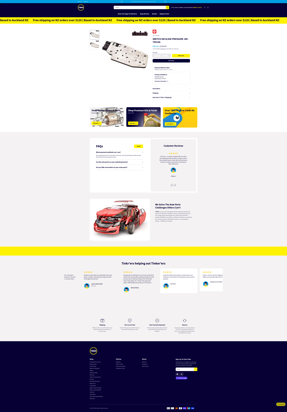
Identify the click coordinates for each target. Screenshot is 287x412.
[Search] (167, 7)
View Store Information (161, 81)
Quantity (155, 52)
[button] (144, 14)
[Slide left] (172, 185)
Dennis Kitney (108, 288)
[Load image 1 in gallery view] (94, 35)
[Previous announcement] (122, 1)
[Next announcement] (165, 1)
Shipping (162, 49)
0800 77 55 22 (197, 7)
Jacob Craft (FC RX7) (69, 284)
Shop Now (95, 123)
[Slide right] (175, 185)
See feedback (169, 124)
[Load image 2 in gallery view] (94, 45)
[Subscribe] (195, 369)
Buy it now (171, 61)
